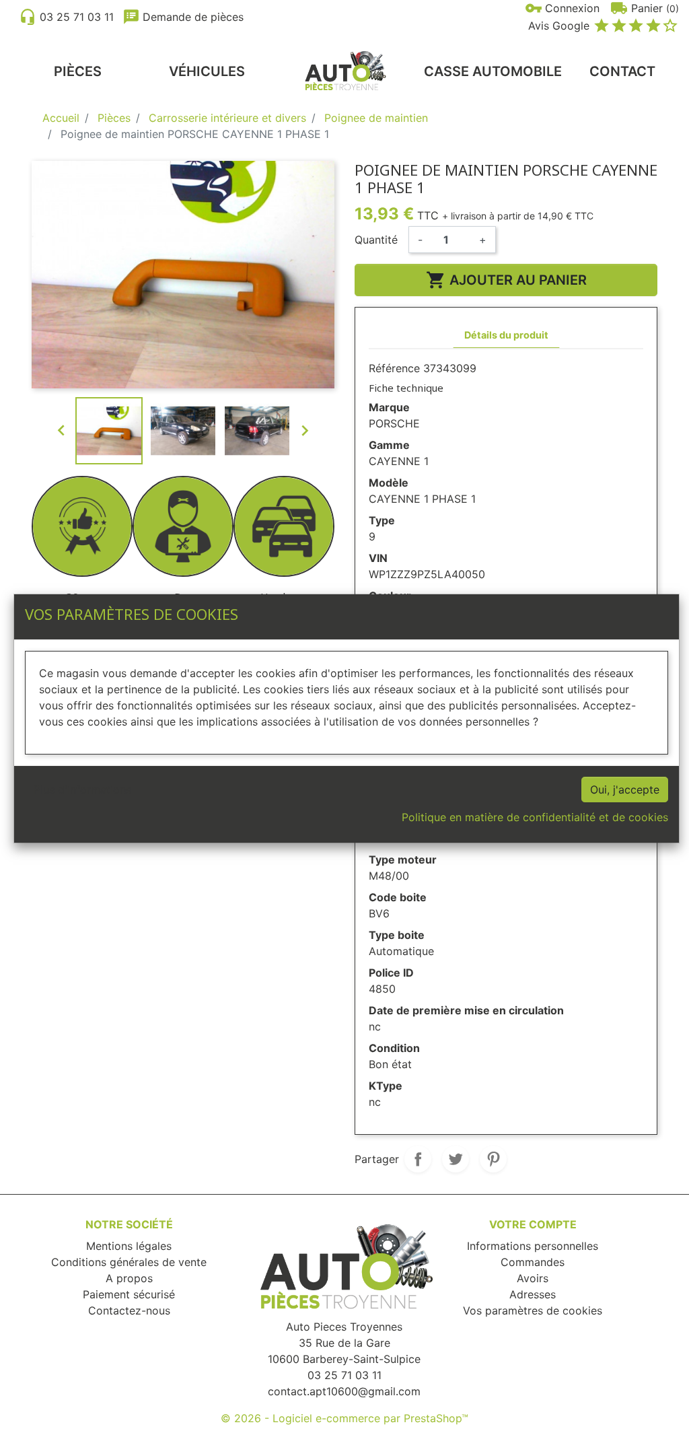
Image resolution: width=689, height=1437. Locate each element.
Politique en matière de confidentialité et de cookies (535, 817)
